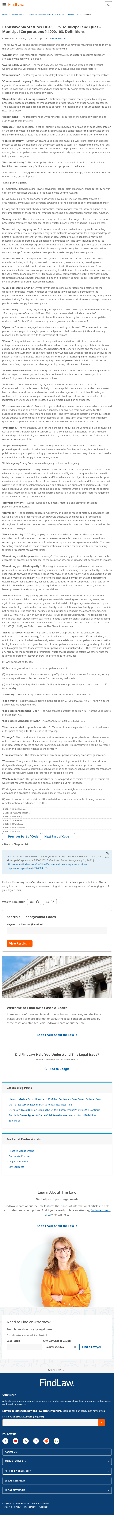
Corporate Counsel (19, 1156)
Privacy (16, 1506)
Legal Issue (13, 1340)
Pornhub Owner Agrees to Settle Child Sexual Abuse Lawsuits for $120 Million (52, 1115)
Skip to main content (57, 3)
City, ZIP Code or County (57, 1340)
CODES (5, 14)
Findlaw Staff (59, 38)
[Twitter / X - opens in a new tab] (26, 1441)
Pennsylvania (18, 14)
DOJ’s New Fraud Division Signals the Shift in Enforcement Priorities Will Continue (54, 1110)
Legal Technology (18, 1161)
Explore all (14, 1120)
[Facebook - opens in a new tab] (5, 1441)
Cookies (43, 1506)
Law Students (16, 1166)
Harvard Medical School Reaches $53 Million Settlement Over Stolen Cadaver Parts (55, 1099)
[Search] (108, 4)
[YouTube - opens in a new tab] (15, 1441)
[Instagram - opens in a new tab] (36, 1441)
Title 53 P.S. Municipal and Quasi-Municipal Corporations (53, 14)
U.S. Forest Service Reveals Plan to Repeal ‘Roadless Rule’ (40, 1104)
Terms (5, 1506)
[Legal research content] (108, 1480)
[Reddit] (46, 1441)
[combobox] (24, 1347)
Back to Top (58, 1369)
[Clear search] (75, 1347)
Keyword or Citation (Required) (25, 924)
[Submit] (101, 1422)
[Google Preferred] (56, 1441)
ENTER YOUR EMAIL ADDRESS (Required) (23, 1416)
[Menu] (4, 5)
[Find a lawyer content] (108, 1461)
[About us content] (108, 1451)
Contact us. (21, 1404)
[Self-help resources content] (108, 1471)
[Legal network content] (108, 1490)
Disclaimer (29, 1506)
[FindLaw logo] (17, 4)
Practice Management (21, 1150)
